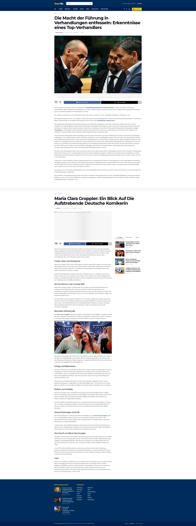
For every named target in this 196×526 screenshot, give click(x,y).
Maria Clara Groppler (63, 314)
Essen (78, 493)
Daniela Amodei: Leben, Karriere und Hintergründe (67, 500)
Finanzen (79, 495)
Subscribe (137, 9)
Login (140, 3)
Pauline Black (59, 32)
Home (60, 9)
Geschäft (67, 9)
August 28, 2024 (68, 32)
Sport (82, 9)
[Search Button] (91, 3)
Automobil (79, 489)
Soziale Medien (91, 491)
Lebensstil (60, 193)
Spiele (89, 493)
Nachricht (60, 13)
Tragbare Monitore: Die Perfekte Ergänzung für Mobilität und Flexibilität (133, 269)
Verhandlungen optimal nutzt (105, 120)
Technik (75, 9)
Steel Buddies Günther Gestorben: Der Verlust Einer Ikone (133, 243)
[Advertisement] (128, 222)
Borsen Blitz (60, 523)
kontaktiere (104, 9)
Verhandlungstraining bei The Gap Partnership (99, 107)
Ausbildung (94, 9)
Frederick (58, 208)
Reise (87, 9)
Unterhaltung (91, 499)
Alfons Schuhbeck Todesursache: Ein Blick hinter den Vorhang (133, 260)
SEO (93, 523)
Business (79, 491)
